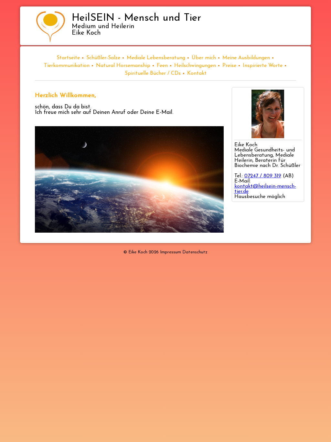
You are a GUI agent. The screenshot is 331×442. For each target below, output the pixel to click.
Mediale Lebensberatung (156, 58)
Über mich (204, 58)
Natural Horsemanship (123, 65)
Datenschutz (195, 252)
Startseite (68, 58)
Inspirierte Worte (263, 65)
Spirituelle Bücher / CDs (153, 73)
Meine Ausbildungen (246, 58)
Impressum (170, 252)
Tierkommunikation (67, 65)
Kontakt (197, 73)
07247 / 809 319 (262, 176)
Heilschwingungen (195, 65)
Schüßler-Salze (103, 58)
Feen (162, 65)
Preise (229, 65)
